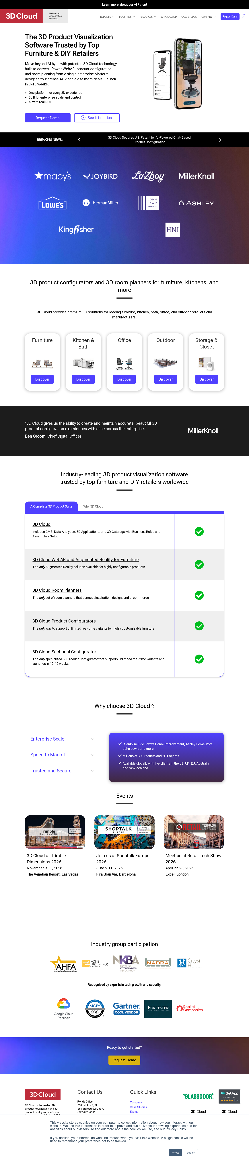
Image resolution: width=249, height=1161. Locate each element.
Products (105, 16)
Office (124, 340)
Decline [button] (191, 1152)
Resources (146, 16)
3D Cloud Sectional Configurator (64, 651)
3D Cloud (41, 524)
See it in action (100, 117)
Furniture (42, 340)
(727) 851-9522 (86, 1112)
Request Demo (230, 16)
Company (206, 16)
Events (134, 1111)
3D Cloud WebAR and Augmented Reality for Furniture (85, 559)
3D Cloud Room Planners (57, 590)
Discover (42, 379)
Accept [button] (175, 1152)
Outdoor (165, 340)
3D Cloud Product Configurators (64, 621)
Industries (125, 16)
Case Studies (189, 16)
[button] (79, 139)
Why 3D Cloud (169, 16)
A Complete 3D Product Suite (51, 506)
